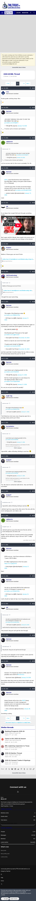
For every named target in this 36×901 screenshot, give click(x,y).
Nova (2, 797)
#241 (33, 88)
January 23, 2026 (25, 624)
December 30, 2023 (24, 349)
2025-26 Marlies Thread (13, 753)
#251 (33, 422)
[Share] (30, 88)
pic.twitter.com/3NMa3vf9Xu (12, 315)
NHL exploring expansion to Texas (17, 746)
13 (17, 83)
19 (23, 83)
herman (6, 76)
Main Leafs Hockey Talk (15, 740)
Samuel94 (32, 842)
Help (2, 877)
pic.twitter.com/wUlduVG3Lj (12, 591)
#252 (33, 456)
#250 (33, 392)
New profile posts (5, 853)
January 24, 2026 (26, 677)
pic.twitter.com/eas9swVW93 (12, 346)
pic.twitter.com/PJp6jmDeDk (12, 381)
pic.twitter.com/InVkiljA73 (11, 123)
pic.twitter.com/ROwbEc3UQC (23, 190)
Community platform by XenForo (15, 868)
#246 (33, 244)
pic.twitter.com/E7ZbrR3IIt (11, 372)
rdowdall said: (5, 646)
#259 (33, 661)
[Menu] (2, 13)
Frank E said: (5, 282)
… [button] (14, 83)
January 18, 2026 (22, 126)
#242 (33, 107)
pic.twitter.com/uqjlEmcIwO (11, 334)
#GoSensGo (20, 674)
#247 (33, 271)
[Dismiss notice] (33, 55)
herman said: (5, 149)
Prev (8, 83)
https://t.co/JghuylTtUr (10, 563)
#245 (33, 202)
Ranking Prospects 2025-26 (15, 731)
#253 (33, 491)
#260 (33, 689)
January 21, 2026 (22, 375)
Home (2, 880)
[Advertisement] (18, 33)
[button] (18, 874)
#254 (33, 515)
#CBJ (6, 179)
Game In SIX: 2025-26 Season (15, 738)
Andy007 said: (5, 526)
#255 (33, 545)
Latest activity (4, 856)
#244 (33, 168)
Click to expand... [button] (18, 448)
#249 (33, 358)
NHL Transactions (13, 762)
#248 (33, 301)
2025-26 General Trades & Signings (17, 760)
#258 (33, 635)
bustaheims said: (6, 502)
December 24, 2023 (24, 337)
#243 (33, 138)
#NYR (23, 700)
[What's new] (30, 13)
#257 (33, 603)
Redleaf (7, 740)
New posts (3, 850)
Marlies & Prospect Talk (15, 733)
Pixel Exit (8, 871)
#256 (33, 576)
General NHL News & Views (15, 747)
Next (28, 83)
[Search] (34, 13)
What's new (5, 847)
